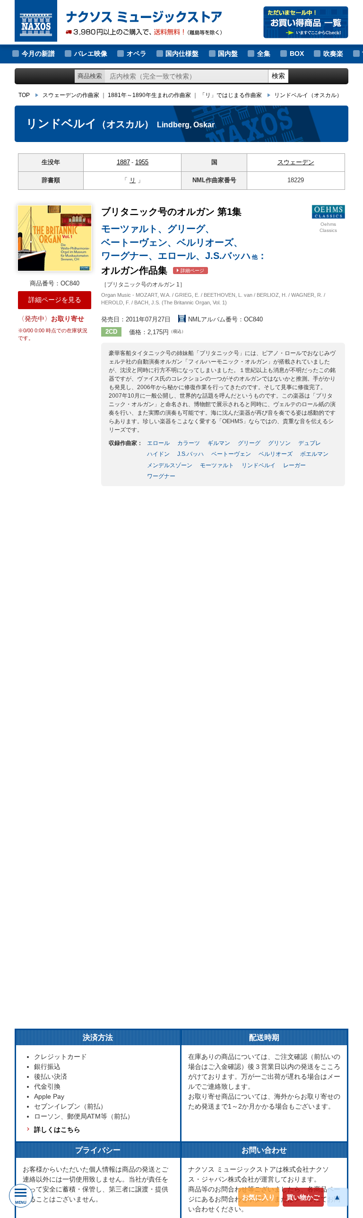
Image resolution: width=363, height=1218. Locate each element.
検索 (278, 76)
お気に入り (258, 1197)
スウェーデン (295, 162)
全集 (263, 53)
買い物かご (303, 1197)
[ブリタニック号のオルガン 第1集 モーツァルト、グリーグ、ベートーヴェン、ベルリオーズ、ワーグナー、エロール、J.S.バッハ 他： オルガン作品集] (54, 238)
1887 (123, 162)
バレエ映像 (90, 53)
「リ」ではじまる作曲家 (230, 95)
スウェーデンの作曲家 (71, 95)
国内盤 (228, 53)
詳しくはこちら (57, 1129)
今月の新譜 (38, 53)
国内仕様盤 (182, 53)
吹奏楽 (333, 53)
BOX (297, 53)
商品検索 (90, 76)
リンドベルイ (308, 95)
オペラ (137, 53)
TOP (24, 95)
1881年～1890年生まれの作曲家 (149, 95)
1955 (141, 162)
